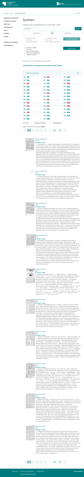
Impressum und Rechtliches (27, 471)
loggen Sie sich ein (29, 61)
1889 (64, 93)
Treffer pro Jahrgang (32, 73)
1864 (24, 102)
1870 (44, 77)
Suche (11, 13)
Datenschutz (15, 471)
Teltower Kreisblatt (31, 54)
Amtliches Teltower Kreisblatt (31, 48)
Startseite (6, 13)
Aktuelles (6, 33)
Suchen (78, 29)
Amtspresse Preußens (10, 21)
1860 (24, 90)
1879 (44, 106)
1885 (64, 80)
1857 (24, 80)
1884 (64, 77)
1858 (24, 83)
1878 (44, 102)
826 (54, 130)
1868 (24, 115)
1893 (64, 106)
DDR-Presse (7, 24)
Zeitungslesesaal (8, 45)
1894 (64, 109)
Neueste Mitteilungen (32, 51)
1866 (24, 109)
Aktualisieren (57, 123)
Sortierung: (26, 123)
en (79, 13)
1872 (44, 83)
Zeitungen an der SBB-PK (11, 42)
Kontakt (6, 36)
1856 (24, 77)
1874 (44, 90)
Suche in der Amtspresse (71, 48)
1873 (44, 86)
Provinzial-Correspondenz (33, 53)
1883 (44, 118)
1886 (64, 83)
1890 (64, 96)
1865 (24, 106)
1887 (64, 86)
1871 (44, 80)
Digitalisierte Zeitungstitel (11, 18)
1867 (24, 112)
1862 (24, 96)
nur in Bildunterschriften (52, 42)
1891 (64, 99)
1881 (44, 112)
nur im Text (49, 40)
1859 (24, 86)
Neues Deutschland (31, 42)
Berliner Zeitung (30, 38)
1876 (44, 96)
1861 (24, 93)
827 (60, 130)
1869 (24, 118)
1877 (44, 99)
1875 (44, 93)
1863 (24, 99)
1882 (44, 115)
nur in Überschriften (51, 38)
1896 (64, 115)
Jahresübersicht (8, 27)
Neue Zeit (29, 40)
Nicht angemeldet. (78, 471)
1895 (64, 112)
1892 (64, 102)
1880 (44, 109)
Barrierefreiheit (40, 471)
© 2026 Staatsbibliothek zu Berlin (28, 474)
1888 (64, 90)
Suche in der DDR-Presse (71, 39)
